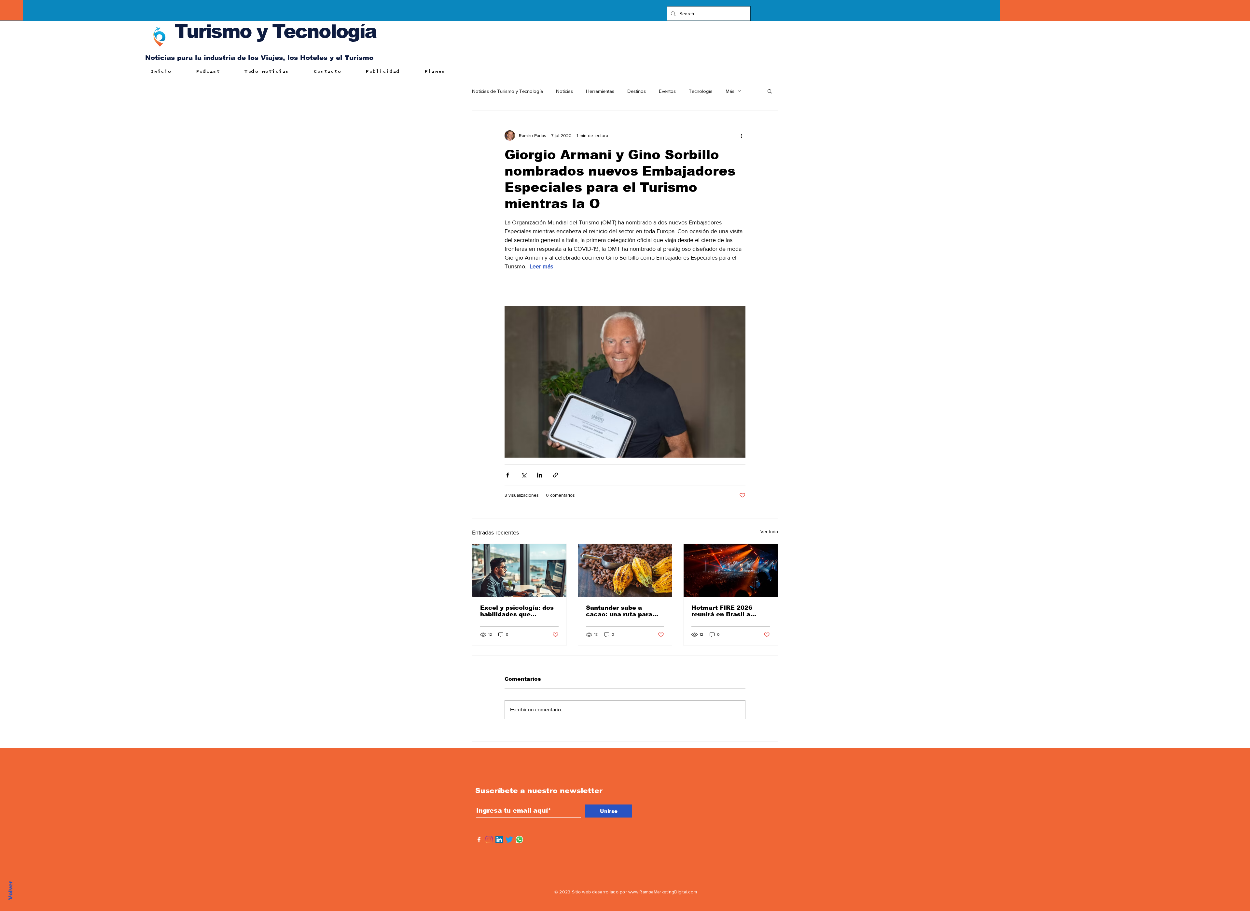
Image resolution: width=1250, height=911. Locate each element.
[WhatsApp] (519, 839)
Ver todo (769, 531)
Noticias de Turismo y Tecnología (507, 91)
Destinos (636, 91)
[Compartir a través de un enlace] (555, 475)
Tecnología (701, 91)
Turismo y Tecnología (275, 31)
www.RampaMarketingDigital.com (662, 891)
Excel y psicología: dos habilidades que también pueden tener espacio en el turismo (517, 611)
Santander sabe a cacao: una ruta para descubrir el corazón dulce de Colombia (619, 611)
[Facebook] (479, 839)
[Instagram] (489, 839)
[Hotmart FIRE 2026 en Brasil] (731, 570)
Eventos (667, 91)
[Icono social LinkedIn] (499, 839)
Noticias (564, 91)
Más (730, 91)
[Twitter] (509, 839)
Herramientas (600, 91)
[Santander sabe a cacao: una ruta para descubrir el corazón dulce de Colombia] (625, 570)
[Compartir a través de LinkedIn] (539, 475)
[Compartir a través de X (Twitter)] (524, 475)
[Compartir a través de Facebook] (508, 475)
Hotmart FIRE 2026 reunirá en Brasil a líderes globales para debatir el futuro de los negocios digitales (727, 611)
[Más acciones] (741, 135)
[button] (770, 90)
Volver (10, 890)
